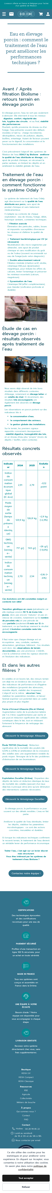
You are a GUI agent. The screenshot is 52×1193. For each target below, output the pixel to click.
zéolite (43, 263)
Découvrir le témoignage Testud (23, 769)
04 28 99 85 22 (32, 1128)
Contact (26, 1115)
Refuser (26, 1187)
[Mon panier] (41, 14)
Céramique (13, 284)
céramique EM (14, 265)
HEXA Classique (26, 1081)
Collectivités (26, 1098)
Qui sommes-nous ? (26, 1111)
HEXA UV (26, 1073)
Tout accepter (26, 1178)
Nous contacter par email (28, 1140)
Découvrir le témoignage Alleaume (25, 736)
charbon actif (32, 263)
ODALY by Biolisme (28, 154)
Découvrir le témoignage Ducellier (24, 799)
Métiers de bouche (26, 1102)
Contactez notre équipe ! (26, 873)
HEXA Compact (26, 1077)
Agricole (26, 1094)
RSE (26, 1090)
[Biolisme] (26, 14)
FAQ (26, 1119)
